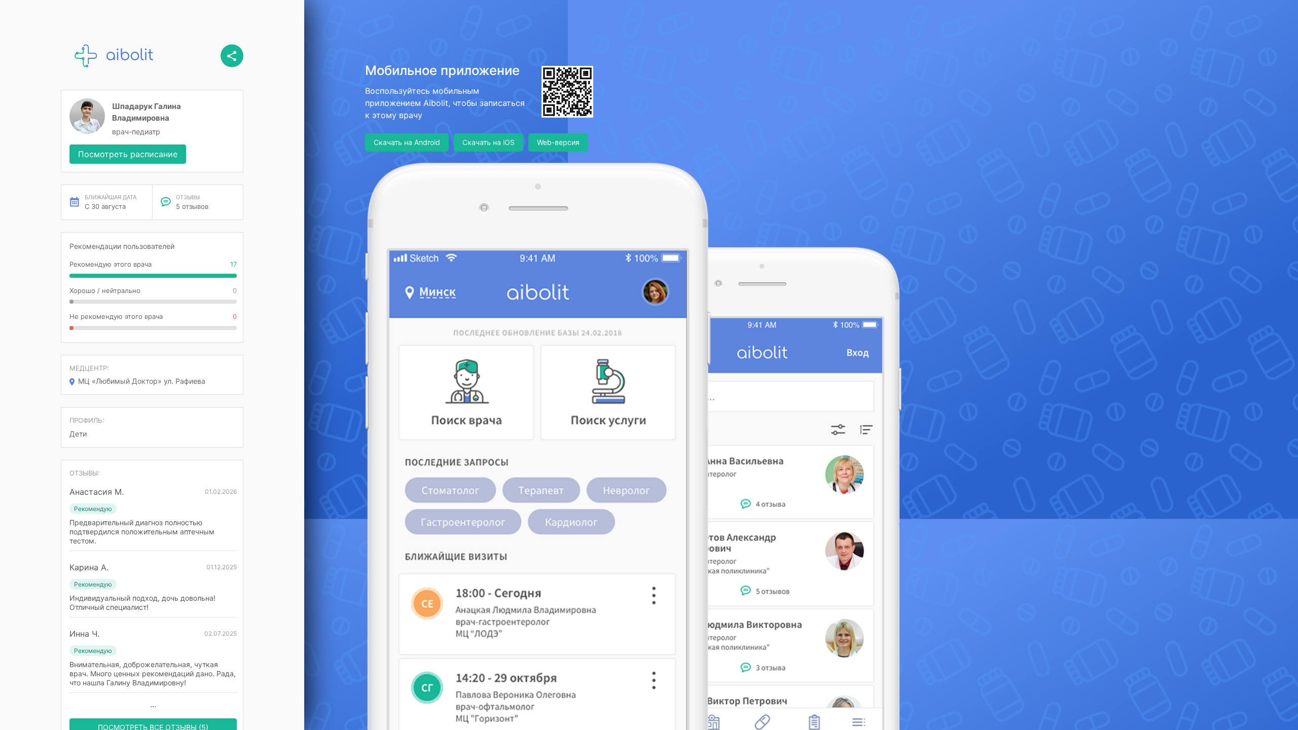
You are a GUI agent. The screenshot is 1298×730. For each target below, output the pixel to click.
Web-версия (558, 142)
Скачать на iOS (488, 142)
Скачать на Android (407, 142)
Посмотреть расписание (127, 154)
